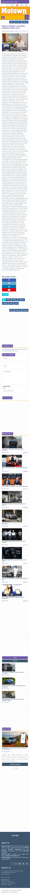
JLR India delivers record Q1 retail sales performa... (12, 523)
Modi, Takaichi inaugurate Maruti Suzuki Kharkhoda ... (13, 597)
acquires (21, 299)
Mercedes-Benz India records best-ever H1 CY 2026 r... (14, 560)
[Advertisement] (15, 329)
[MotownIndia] (15, 11)
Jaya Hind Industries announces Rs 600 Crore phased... (14, 504)
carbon (5, 303)
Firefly (8, 299)
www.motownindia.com (13, 855)
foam (11, 303)
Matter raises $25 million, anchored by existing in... (14, 468)
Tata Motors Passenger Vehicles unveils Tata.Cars (12, 449)
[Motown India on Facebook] (7, 5)
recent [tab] (15, 657)
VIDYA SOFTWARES (13, 892)
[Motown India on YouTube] (17, 5)
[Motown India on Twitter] (12, 5)
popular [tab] (15, 660)
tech (16, 303)
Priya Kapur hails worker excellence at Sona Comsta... (13, 541)
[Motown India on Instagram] (21, 5)
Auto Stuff (6, 729)
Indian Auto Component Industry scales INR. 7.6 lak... (14, 579)
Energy (14, 299)
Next (11, 22)
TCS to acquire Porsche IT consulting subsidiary (15, 486)
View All (25, 22)
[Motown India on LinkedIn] (26, 5)
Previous (18, 22)
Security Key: (6, 386)
